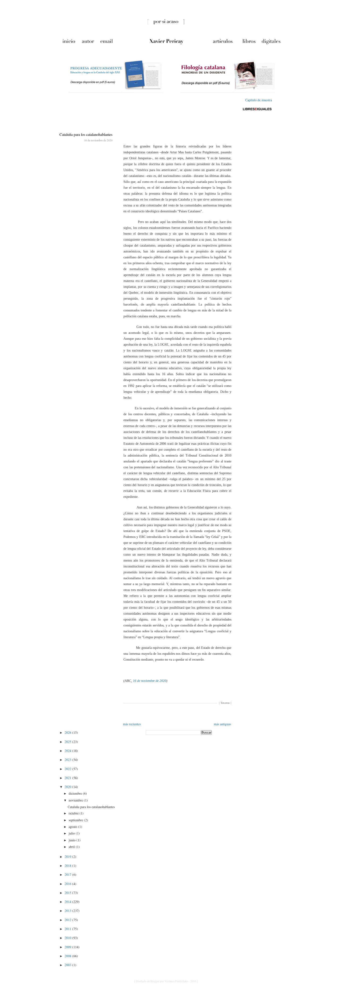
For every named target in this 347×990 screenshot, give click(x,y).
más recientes (132, 724)
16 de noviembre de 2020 (149, 681)
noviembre (76, 800)
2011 (68, 929)
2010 (68, 937)
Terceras (225, 703)
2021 (68, 778)
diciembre (76, 793)
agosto (73, 826)
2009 (68, 947)
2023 (68, 759)
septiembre (76, 820)
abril (72, 846)
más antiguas (222, 724)
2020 (68, 786)
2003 (68, 965)
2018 (68, 865)
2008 (68, 956)
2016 (68, 883)
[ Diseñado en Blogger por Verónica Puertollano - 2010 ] (166, 981)
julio (72, 833)
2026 (68, 732)
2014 (68, 901)
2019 (68, 856)
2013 (68, 910)
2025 (68, 741)
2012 (68, 920)
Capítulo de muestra (258, 100)
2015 (68, 892)
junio (72, 840)
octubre (74, 813)
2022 (68, 769)
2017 (68, 874)
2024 (68, 750)
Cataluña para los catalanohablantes (85, 134)
